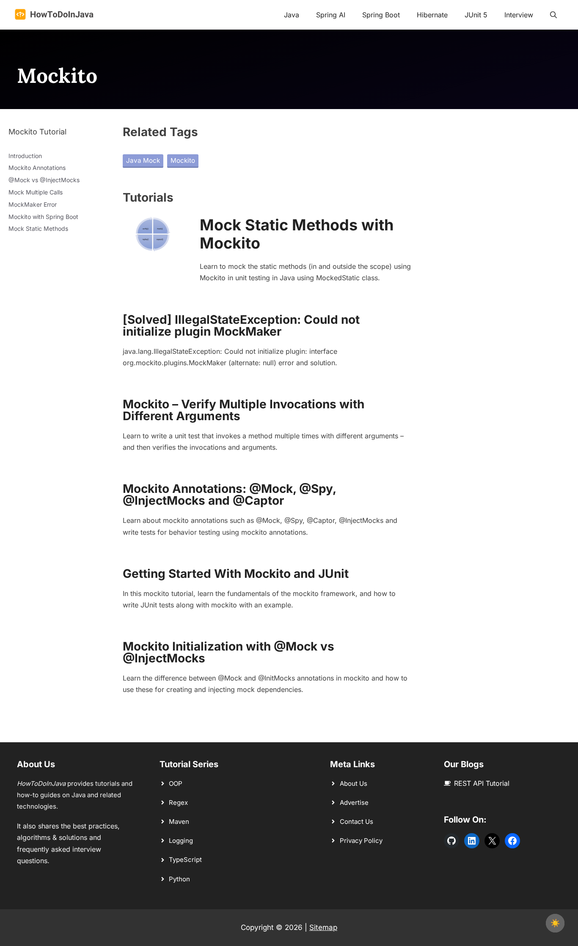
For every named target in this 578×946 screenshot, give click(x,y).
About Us (353, 783)
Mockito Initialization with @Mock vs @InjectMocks (228, 652)
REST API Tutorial (481, 783)
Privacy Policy (361, 841)
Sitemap (323, 927)
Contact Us (356, 821)
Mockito (183, 160)
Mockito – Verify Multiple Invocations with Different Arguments (243, 410)
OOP (175, 783)
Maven (179, 821)
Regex (178, 802)
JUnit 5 (476, 15)
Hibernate (432, 15)
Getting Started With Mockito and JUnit (236, 573)
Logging (181, 841)
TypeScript (185, 860)
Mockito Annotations (37, 167)
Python (179, 879)
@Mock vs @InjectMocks (44, 179)
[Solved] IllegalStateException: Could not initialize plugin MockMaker (241, 325)
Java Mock (143, 160)
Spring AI (330, 15)
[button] (553, 14)
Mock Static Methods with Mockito (297, 234)
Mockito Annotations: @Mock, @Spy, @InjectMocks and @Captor (229, 494)
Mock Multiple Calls (35, 192)
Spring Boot (381, 15)
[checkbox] (555, 923)
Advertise (354, 802)
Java (291, 15)
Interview (518, 15)
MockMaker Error (32, 204)
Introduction (25, 155)
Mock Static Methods (38, 228)
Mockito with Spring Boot (43, 216)
